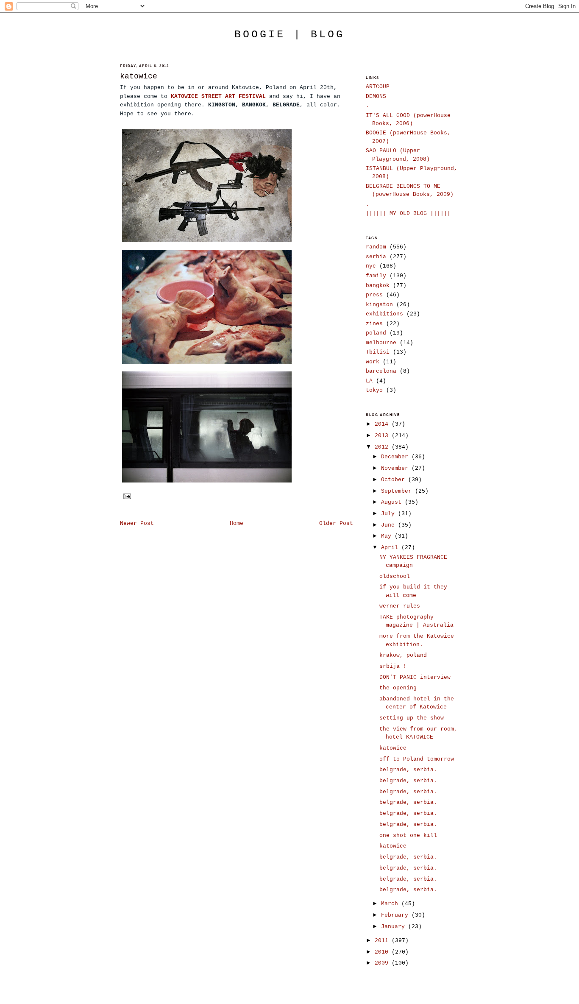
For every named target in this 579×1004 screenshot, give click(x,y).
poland (376, 333)
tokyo (374, 390)
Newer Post (137, 523)
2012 (383, 447)
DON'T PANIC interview (415, 677)
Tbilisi (378, 352)
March (391, 904)
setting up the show (411, 718)
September (398, 491)
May (388, 536)
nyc (371, 266)
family (376, 276)
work (372, 362)
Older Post (336, 523)
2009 (383, 963)
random (376, 247)
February (396, 915)
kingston (379, 304)
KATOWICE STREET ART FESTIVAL (218, 96)
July (389, 513)
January (394, 926)
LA (369, 381)
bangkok (378, 285)
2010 (383, 952)
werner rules (399, 606)
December (396, 457)
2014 (383, 424)
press (374, 295)
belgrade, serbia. (408, 770)
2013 (383, 435)
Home (236, 523)
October (394, 480)
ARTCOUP (378, 87)
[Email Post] (126, 496)
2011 (383, 940)
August (393, 502)
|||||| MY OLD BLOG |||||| (408, 213)
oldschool (394, 576)
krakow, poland (403, 655)
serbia (376, 257)
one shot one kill (408, 835)
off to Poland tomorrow (416, 759)
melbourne (381, 343)
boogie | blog (289, 34)
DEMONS (376, 96)
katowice (138, 76)
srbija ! (392, 666)
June (389, 525)
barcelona (381, 371)
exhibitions (384, 314)
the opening (398, 688)
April (391, 547)
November (396, 468)
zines (374, 324)
